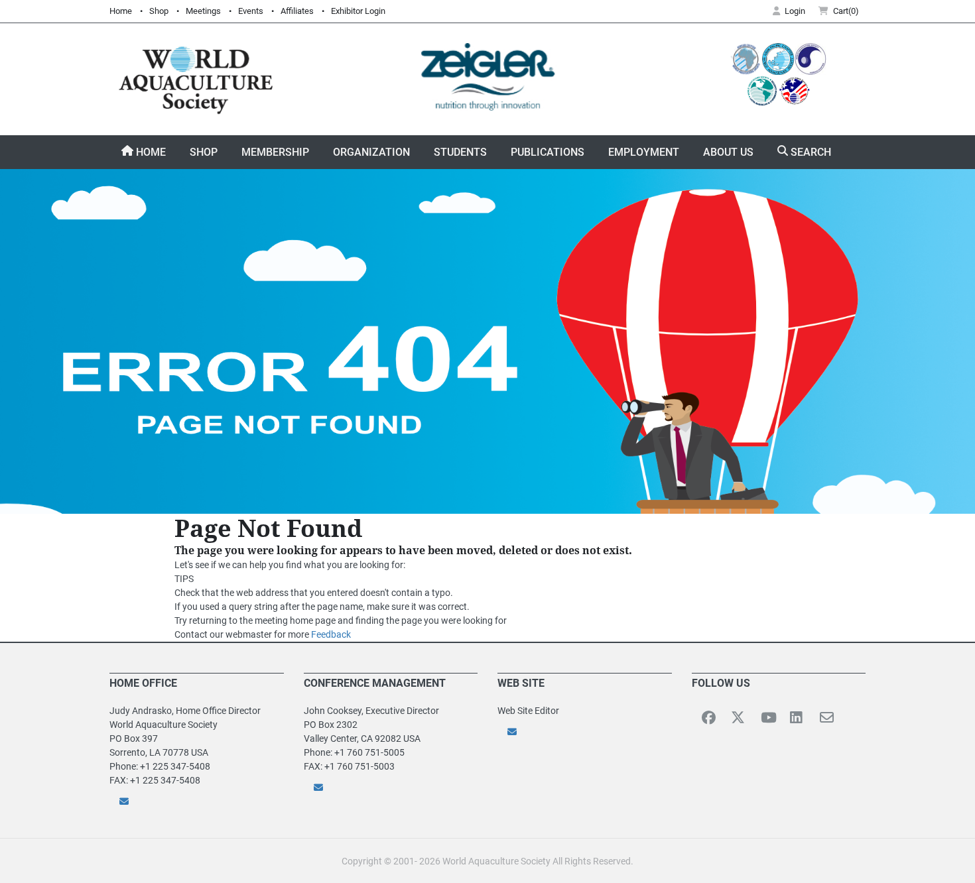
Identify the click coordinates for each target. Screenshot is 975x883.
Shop (158, 11)
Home (120, 11)
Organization (371, 152)
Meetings (203, 11)
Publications (547, 152)
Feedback (331, 634)
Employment (643, 152)
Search (809, 152)
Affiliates (297, 11)
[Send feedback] (196, 801)
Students (460, 152)
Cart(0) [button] (846, 11)
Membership (275, 152)
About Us (728, 152)
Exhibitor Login (358, 11)
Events (250, 11)
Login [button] (795, 11)
